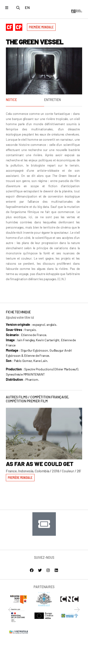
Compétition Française (49, 397)
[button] (41, 27)
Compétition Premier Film (27, 401)
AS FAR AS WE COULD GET (39, 463)
